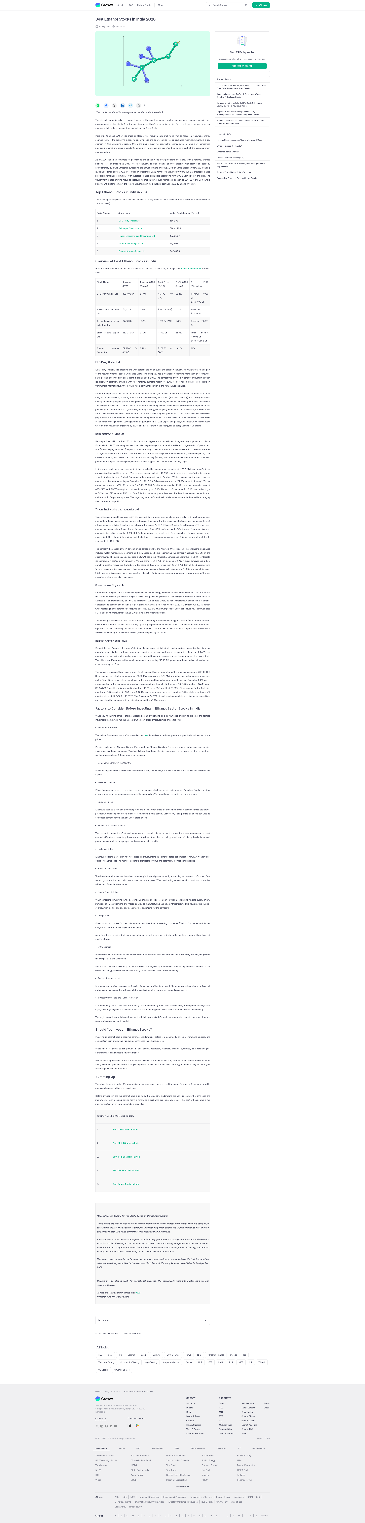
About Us (190, 1403)
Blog (188, 1411)
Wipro (98, 1479)
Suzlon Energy (208, 1460)
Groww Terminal (227, 1433)
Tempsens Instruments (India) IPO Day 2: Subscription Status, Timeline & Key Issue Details (240, 104)
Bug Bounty (207, 1501)
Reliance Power (244, 1479)
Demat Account (249, 1424)
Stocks (222, 1403)
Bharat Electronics (246, 1465)
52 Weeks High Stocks (106, 1460)
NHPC (98, 1470)
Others (264, 1515)
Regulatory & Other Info (201, 1496)
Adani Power (137, 1474)
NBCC (205, 1479)
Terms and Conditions (149, 1496)
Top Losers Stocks (140, 1455)
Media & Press (193, 1416)
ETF (221, 1416)
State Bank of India (140, 1470)
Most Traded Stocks (176, 1455)
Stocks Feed (208, 1455)
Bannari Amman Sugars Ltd (131, 251)
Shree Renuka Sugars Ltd (130, 243)
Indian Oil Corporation (176, 1479)
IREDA (134, 1465)
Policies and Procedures (174, 1496)
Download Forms (123, 1501)
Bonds (267, 1403)
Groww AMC (248, 1429)
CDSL (133, 1479)
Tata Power (171, 1470)
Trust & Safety (193, 1429)
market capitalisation (191, 268)
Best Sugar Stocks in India (126, 1184)
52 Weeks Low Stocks (142, 1460)
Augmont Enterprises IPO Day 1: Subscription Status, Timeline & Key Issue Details (239, 95)
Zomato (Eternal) (210, 1465)
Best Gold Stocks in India (125, 1129)
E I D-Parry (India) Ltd (129, 220)
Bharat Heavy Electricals (178, 1474)
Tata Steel (171, 1465)
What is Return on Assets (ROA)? (231, 157)
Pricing (189, 1407)
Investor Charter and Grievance (183, 1501)
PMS (244, 1433)
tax (146, 735)
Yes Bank (206, 1470)
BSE (125, 1496)
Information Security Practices (149, 1501)
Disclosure (239, 1496)
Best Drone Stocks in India (126, 1170)
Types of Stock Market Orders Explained (234, 172)
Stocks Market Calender (177, 1460)
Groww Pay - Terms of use (229, 1501)
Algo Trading (247, 1411)
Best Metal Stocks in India (126, 1143)
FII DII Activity (244, 1455)
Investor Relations (195, 1433)
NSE (117, 1496)
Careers (190, 1420)
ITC (97, 1474)
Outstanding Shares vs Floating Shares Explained (238, 178)
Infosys (205, 1474)
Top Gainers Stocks (104, 1455)
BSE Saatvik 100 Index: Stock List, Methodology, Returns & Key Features (242, 165)
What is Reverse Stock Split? (229, 146)
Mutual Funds (225, 1424)
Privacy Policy (223, 1496)
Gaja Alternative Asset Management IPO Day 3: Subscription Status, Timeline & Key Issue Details (238, 113)
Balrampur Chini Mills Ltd (130, 228)
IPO (220, 1420)
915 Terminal (248, 1403)
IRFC (239, 1460)
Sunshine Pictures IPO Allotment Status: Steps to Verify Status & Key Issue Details (240, 122)
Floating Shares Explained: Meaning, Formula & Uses (239, 140)
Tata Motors (101, 1465)
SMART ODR (254, 1496)
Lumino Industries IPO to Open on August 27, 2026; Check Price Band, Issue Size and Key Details (242, 87)
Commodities (225, 1429)
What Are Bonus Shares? (228, 151)
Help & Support (193, 1424)
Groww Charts (248, 1416)
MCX (132, 1496)
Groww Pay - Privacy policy (128, 1506)
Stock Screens (248, 1407)
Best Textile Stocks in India (126, 1156)
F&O (221, 1407)
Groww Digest (248, 1420)
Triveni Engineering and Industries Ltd (136, 235)
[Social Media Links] (97, 1426)
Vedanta (241, 1474)
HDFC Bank (243, 1470)
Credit (266, 1407)
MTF (221, 1411)
